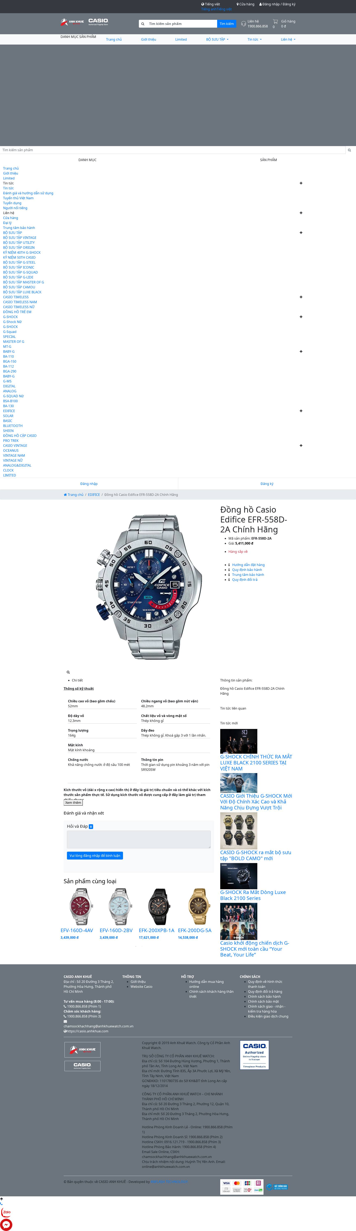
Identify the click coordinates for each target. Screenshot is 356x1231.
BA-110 (8, 356)
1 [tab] (136, 946)
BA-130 (8, 406)
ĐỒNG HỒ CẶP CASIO (20, 435)
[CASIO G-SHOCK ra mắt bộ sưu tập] (238, 830)
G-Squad (9, 331)
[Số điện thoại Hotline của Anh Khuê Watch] (1, 1204)
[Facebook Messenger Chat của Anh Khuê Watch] (6, 1224)
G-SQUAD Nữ (13, 396)
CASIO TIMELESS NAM (20, 302)
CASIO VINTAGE (15, 445)
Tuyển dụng (12, 203)
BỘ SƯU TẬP (216, 39)
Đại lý (7, 222)
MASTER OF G (13, 341)
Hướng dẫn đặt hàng (248, 564)
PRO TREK (11, 440)
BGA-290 (9, 371)
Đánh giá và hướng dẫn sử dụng (28, 193)
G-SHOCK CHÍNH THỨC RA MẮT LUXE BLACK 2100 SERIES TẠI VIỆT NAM (256, 762)
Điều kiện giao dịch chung (268, 1016)
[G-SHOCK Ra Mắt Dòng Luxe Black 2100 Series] (238, 876)
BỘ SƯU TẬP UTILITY (19, 242)
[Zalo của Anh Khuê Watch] (6, 1212)
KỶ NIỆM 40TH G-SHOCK (22, 252)
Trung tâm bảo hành (19, 227)
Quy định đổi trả (244, 579)
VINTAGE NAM (14, 455)
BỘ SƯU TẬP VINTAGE (19, 237)
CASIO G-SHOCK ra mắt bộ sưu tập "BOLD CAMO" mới (255, 855)
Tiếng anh (209, 9)
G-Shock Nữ (12, 322)
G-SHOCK (10, 317)
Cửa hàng (246, 4)
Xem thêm (73, 802)
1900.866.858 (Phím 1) (83, 1006)
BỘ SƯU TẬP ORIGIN (19, 247)
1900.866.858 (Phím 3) (83, 1016)
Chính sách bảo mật (263, 1001)
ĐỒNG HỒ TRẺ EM (17, 312)
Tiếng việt (224, 9)
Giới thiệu (148, 39)
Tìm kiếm (227, 23)
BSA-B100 (10, 401)
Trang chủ (114, 39)
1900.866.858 (258, 26)
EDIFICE (9, 411)
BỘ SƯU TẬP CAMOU (19, 287)
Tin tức (253, 39)
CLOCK (8, 470)
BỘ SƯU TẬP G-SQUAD (20, 272)
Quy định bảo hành (246, 569)
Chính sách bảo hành (264, 996)
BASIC (7, 421)
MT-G (7, 346)
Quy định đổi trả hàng (265, 991)
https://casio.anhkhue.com (87, 1031)
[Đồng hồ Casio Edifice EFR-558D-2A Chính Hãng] (149, 586)
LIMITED (9, 475)
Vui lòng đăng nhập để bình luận (95, 855)
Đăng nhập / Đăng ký (278, 4)
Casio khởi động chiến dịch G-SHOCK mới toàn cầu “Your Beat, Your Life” (254, 948)
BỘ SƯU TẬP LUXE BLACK (22, 292)
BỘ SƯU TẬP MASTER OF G (23, 282)
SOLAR (8, 416)
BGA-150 (9, 361)
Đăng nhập (89, 483)
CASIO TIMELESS (16, 297)
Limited (181, 39)
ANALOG (9, 391)
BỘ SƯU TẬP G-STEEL (19, 262)
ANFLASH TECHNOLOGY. (169, 1181)
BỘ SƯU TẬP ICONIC (18, 267)
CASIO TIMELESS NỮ (18, 307)
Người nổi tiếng (15, 208)
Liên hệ (287, 39)
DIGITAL (9, 386)
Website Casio (141, 986)
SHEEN (8, 430)
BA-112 (8, 366)
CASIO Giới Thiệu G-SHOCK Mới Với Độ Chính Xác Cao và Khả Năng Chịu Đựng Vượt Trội (256, 801)
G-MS (7, 381)
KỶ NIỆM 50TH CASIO (19, 257)
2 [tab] (142, 946)
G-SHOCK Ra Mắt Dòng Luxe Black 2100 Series (253, 895)
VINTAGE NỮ (12, 460)
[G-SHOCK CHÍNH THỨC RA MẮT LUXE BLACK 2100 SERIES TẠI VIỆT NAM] (238, 741)
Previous (57, 915)
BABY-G (9, 351)
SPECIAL (9, 336)
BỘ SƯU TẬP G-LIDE (18, 277)
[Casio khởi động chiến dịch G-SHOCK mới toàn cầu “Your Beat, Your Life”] (238, 921)
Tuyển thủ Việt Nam (18, 198)
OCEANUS (11, 450)
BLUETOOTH (13, 425)
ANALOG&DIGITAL (17, 465)
